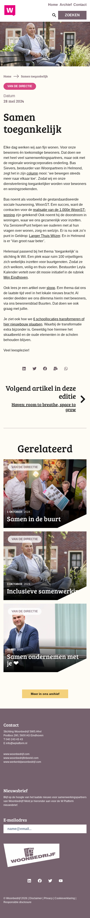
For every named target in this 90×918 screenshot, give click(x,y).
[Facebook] (45, 368)
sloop (51, 288)
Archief (66, 5)
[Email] (55, 368)
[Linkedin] (24, 368)
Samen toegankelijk (34, 76)
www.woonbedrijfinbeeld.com (20, 758)
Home (53, 5)
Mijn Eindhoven (15, 277)
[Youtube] (60, 881)
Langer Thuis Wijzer (44, 236)
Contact (80, 5)
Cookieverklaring (65, 898)
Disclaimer (35, 898)
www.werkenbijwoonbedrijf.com (22, 761)
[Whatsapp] (66, 368)
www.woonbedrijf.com (16, 754)
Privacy (48, 898)
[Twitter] (34, 368)
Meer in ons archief (45, 694)
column (32, 173)
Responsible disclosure (17, 902)
